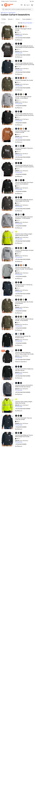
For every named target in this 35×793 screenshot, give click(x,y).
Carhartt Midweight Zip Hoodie (24, 80)
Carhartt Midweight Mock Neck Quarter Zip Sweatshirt (24, 183)
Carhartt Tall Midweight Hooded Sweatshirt (24, 251)
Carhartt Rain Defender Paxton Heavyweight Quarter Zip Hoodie (24, 63)
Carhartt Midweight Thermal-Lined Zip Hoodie (23, 418)
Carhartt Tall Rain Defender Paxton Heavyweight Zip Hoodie (24, 353)
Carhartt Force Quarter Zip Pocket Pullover (23, 336)
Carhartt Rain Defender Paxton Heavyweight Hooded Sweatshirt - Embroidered (24, 167)
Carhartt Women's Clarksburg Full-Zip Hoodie (23, 285)
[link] (8, 5)
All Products (4, 12)
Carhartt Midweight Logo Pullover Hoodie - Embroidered (24, 268)
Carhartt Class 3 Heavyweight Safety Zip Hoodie (23, 402)
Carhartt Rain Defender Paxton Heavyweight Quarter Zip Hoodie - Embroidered (24, 115)
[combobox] (17, 9)
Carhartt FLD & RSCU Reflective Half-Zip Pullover (24, 369)
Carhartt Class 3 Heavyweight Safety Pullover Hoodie (23, 234)
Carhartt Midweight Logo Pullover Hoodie (22, 131)
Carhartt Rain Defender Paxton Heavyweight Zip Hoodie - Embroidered (24, 436)
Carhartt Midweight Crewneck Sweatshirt (24, 148)
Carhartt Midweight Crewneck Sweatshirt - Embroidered (24, 217)
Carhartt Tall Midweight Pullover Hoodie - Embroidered (24, 319)
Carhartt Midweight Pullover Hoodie (23, 29)
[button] (12, 27)
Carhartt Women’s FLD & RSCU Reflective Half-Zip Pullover (24, 386)
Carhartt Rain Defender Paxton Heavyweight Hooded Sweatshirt (24, 46)
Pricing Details (18, 35)
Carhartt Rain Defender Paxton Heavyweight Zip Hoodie (24, 200)
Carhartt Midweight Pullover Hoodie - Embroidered (23, 97)
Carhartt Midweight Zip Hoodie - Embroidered (24, 302)
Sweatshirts (12, 12)
